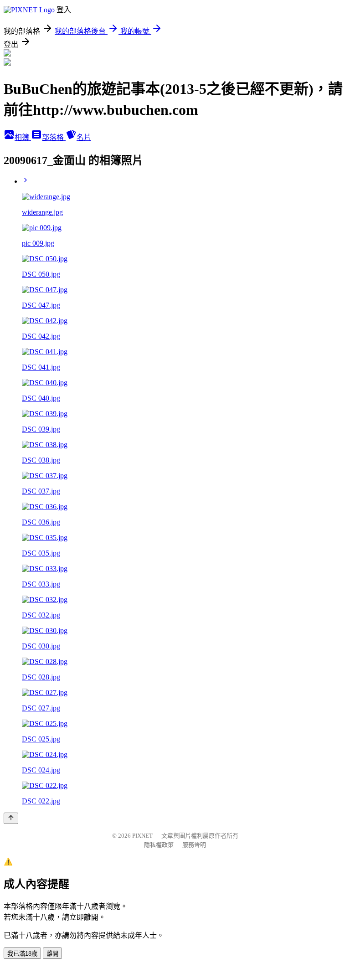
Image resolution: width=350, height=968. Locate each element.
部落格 (54, 137)
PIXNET (142, 835)
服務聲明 (194, 844)
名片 (84, 137)
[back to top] (11, 818)
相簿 (23, 137)
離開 (52, 953)
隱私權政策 (159, 844)
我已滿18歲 (22, 953)
